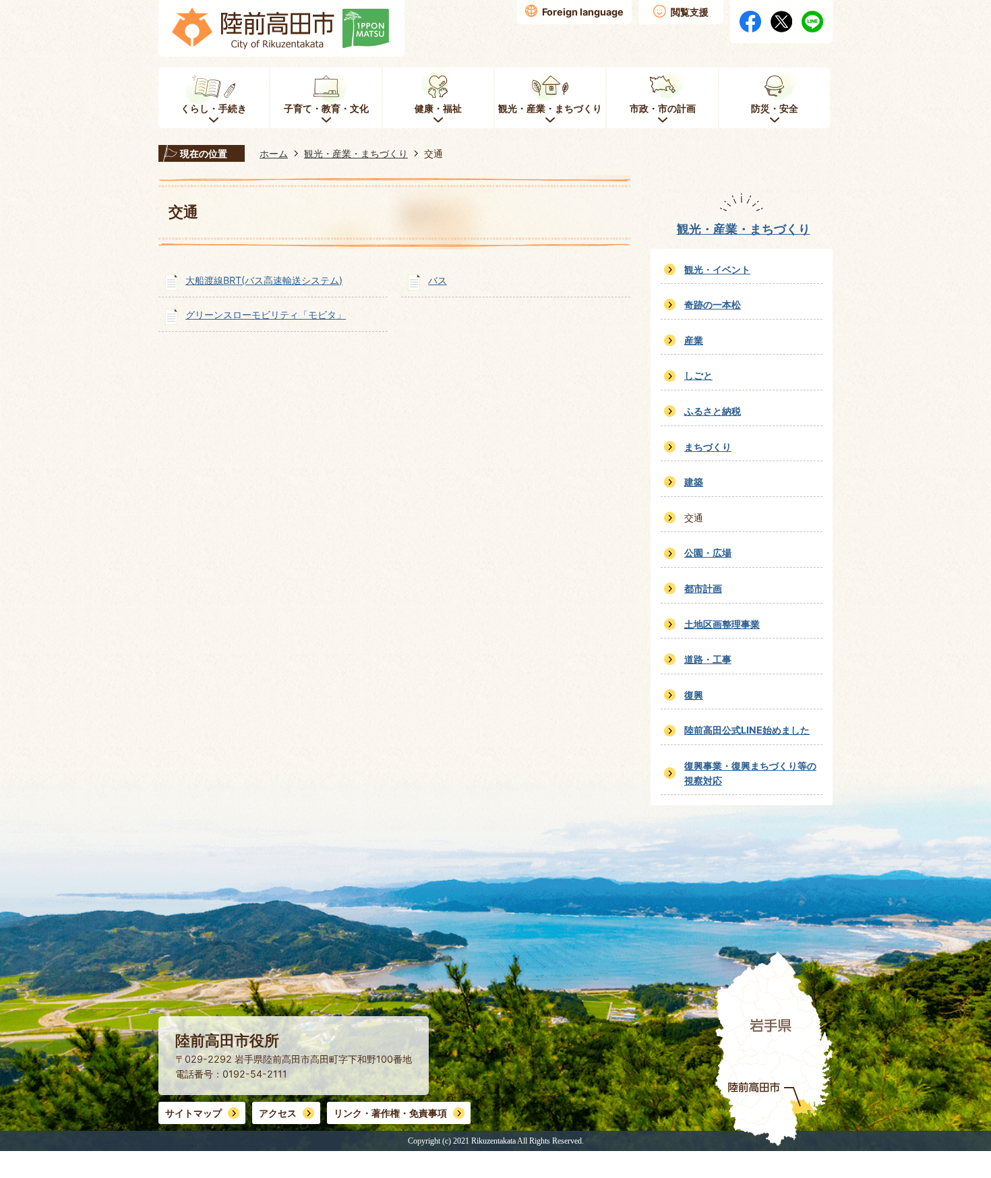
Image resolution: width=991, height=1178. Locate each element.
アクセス (278, 1113)
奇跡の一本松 (712, 304)
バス (437, 280)
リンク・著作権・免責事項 (390, 1113)
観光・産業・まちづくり (356, 153)
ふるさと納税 (712, 411)
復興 (693, 695)
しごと (698, 375)
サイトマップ (193, 1113)
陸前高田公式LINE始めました (747, 730)
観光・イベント (717, 269)
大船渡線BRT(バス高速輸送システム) (263, 280)
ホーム (274, 153)
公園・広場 (707, 552)
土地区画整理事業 (722, 624)
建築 (693, 482)
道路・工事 (707, 659)
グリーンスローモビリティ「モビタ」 (265, 314)
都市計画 (703, 588)
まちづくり (707, 446)
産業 (693, 340)
